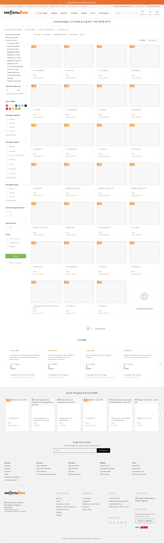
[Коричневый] (7, 105)
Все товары (42, 13)
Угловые (7, 468)
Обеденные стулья (14, 58)
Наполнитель (11, 223)
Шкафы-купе (104, 466)
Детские (71, 471)
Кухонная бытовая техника (13, 76)
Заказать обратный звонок (123, 6)
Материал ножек (12, 185)
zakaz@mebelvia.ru (116, 504)
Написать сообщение (145, 521)
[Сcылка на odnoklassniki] (114, 522)
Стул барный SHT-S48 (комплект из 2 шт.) (101, 377)
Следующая (100, 328)
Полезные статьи (73, 6)
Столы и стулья (11, 40)
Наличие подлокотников (15, 208)
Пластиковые (46, 34)
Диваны (54, 13)
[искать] (136, 13)
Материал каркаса (13, 115)
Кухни (93, 13)
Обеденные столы (13, 55)
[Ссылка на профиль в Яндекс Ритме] (125, 522)
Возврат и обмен (55, 6)
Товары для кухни (13, 72)
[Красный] (7, 109)
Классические (73, 34)
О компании (30, 6)
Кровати (64, 13)
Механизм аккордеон (12, 477)
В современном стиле (60, 34)
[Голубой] (19, 105)
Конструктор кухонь (139, 474)
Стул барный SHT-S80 (55, 377)
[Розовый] (10, 109)
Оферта (59, 512)
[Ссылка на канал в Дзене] (121, 522)
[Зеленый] (19, 109)
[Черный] (25, 105)
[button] (44, 66)
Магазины (86, 501)
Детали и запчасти (14, 81)
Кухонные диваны (13, 46)
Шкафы (84, 13)
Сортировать (152, 40)
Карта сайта (87, 510)
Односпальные (41, 466)
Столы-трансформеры (15, 66)
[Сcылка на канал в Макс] (118, 522)
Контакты (84, 6)
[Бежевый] (13, 105)
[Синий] (16, 105)
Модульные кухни (11, 37)
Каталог (59, 498)
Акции (64, 6)
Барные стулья (12, 63)
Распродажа (103, 13)
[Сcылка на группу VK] (110, 522)
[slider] (6, 94)
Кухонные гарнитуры (12, 34)
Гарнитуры (136, 466)
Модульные (136, 468)
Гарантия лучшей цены (91, 504)
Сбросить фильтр (15, 263)
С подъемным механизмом (45, 474)
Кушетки (7, 471)
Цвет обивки (10, 101)
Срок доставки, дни (13, 86)
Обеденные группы (14, 61)
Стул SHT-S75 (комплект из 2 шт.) (22, 377)
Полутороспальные (43, 468)
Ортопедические (10, 480)
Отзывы (59, 515)
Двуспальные (41, 471)
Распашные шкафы (107, 468)
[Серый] (22, 105)
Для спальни (105, 474)
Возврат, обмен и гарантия (65, 507)
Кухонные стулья (13, 52)
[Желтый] (13, 109)
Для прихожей (105, 471)
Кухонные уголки (13, 43)
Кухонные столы (13, 49)
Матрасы (74, 13)
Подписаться (103, 450)
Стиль (8, 235)
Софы (6, 474)
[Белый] (10, 105)
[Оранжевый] (16, 109)
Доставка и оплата (42, 6)
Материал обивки (12, 142)
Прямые (7, 466)
